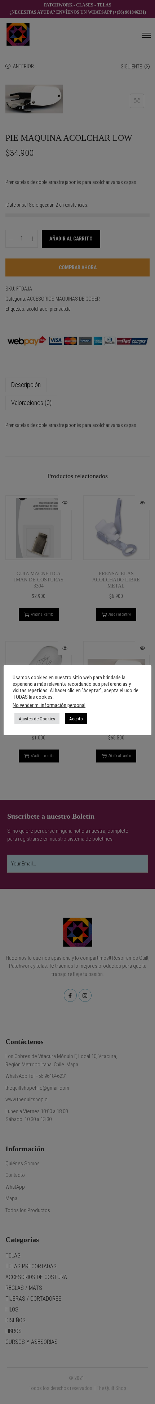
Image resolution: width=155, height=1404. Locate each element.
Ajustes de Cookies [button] (37, 718)
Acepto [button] (76, 718)
